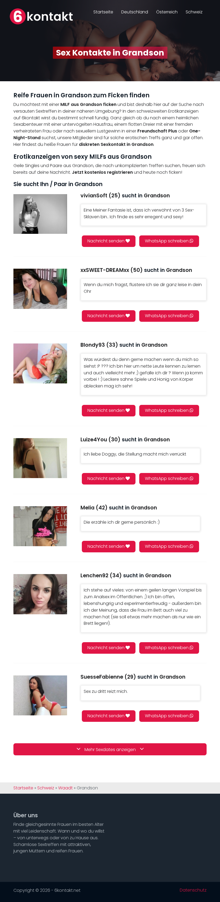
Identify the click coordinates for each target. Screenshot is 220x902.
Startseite (103, 12)
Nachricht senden (106, 241)
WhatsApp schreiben (167, 241)
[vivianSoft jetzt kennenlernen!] (40, 214)
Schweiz (194, 12)
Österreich (167, 12)
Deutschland (134, 12)
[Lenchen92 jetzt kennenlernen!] (40, 594)
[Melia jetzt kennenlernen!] (40, 526)
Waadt (65, 788)
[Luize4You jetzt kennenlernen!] (40, 458)
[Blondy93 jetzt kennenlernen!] (40, 363)
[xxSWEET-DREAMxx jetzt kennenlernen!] (40, 289)
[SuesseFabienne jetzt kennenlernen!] (40, 695)
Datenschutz (193, 890)
